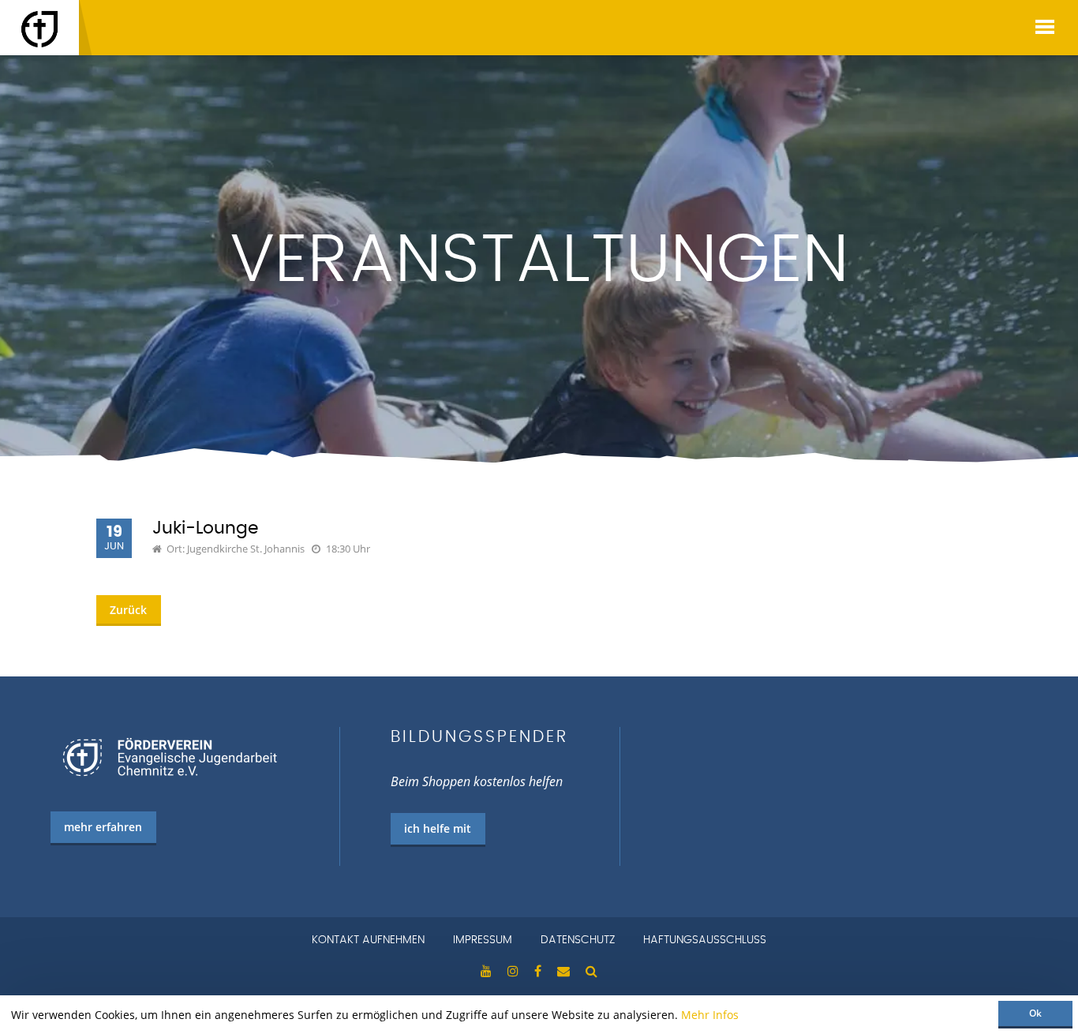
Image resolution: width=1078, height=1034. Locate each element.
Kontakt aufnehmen (368, 940)
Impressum (482, 940)
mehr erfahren (103, 826)
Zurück (128, 609)
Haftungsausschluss (704, 940)
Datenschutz (578, 940)
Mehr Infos (710, 1014)
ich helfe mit (437, 828)
